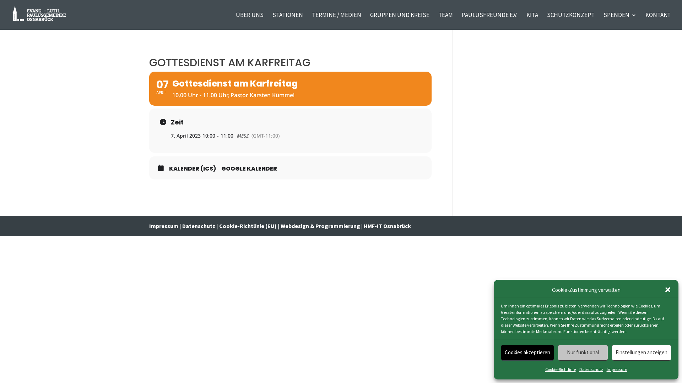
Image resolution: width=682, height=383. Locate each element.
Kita (532, 15)
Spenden (616, 15)
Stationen (287, 15)
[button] (667, 289)
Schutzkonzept (571, 15)
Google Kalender (249, 168)
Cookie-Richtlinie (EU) (248, 225)
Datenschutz (591, 369)
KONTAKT (658, 15)
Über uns (250, 15)
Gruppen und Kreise (399, 15)
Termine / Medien (336, 15)
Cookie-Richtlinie (560, 369)
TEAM (445, 15)
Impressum (617, 369)
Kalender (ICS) (192, 168)
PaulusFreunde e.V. (490, 15)
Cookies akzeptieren (527, 352)
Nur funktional (583, 352)
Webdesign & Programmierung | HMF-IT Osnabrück (346, 225)
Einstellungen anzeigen (641, 352)
